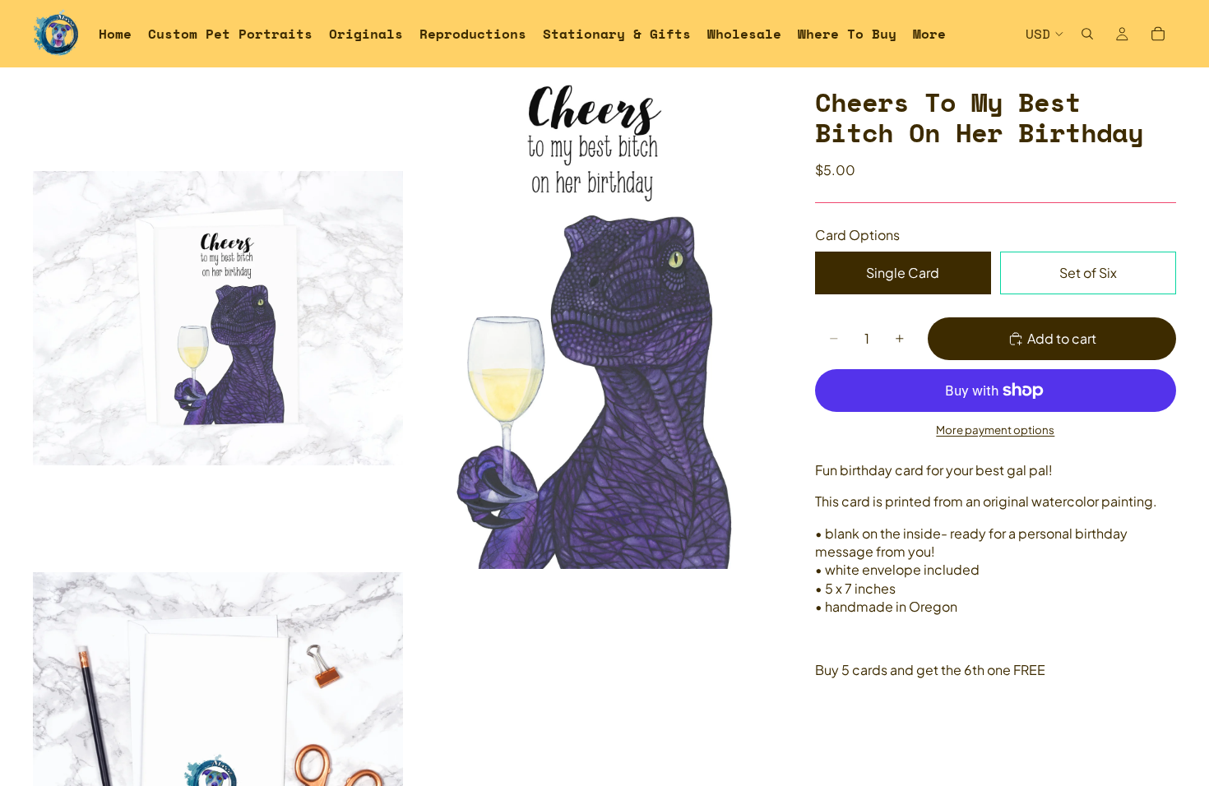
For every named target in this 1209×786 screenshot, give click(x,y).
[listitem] (929, 33)
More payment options (995, 430)
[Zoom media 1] (218, 318)
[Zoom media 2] (590, 318)
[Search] (1087, 34)
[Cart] (1158, 34)
